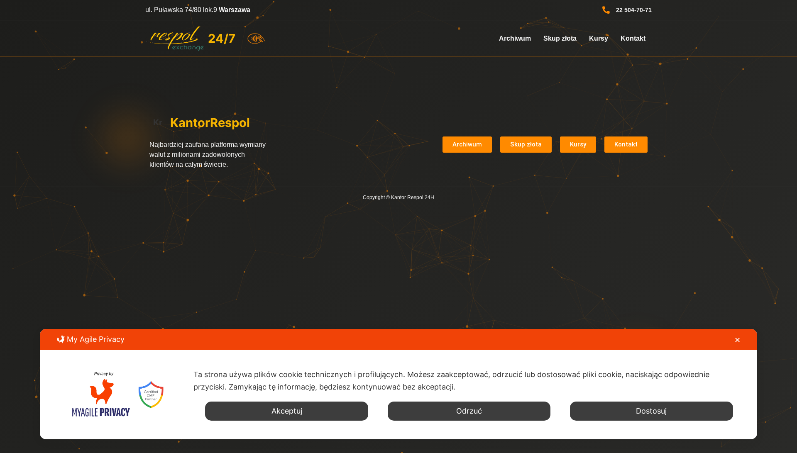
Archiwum (515, 38)
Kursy (598, 38)
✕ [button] (737, 340)
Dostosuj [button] (651, 411)
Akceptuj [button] (286, 411)
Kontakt (633, 38)
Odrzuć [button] (469, 411)
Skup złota (560, 38)
